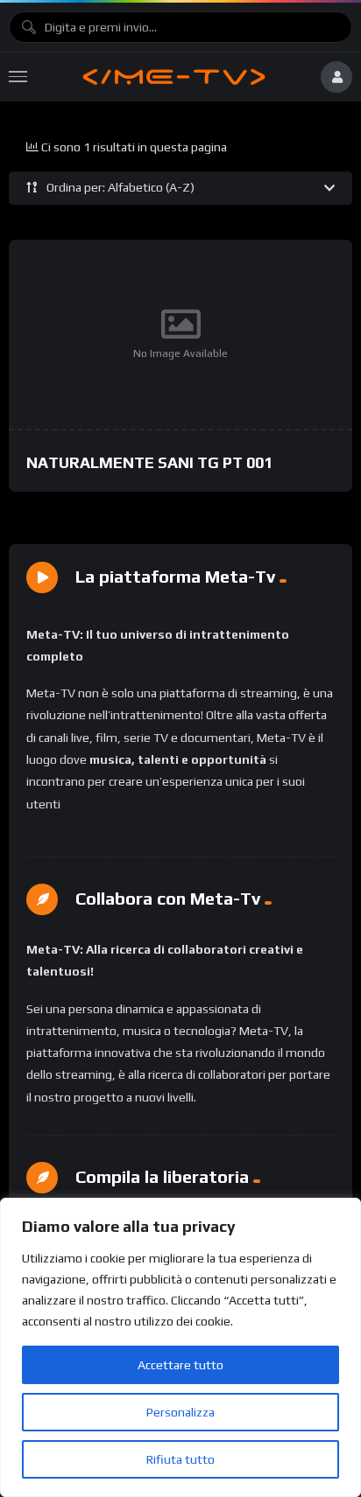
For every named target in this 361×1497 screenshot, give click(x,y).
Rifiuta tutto (180, 1459)
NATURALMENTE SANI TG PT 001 (149, 462)
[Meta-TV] (173, 77)
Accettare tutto (180, 1365)
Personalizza (180, 1412)
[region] (180, 1347)
